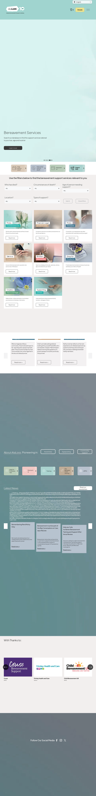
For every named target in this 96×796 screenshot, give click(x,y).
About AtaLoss (12, 452)
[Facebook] (56, 740)
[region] (48, 669)
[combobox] (18, 188)
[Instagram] (61, 740)
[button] (6, 356)
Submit (68, 201)
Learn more (13, 148)
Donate (80, 10)
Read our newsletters (83, 488)
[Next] (90, 667)
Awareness (48, 452)
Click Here (18, 669)
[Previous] (6, 667)
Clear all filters (82, 201)
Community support (85, 452)
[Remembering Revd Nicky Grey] (22, 521)
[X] (65, 740)
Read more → (18, 362)
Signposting (66, 452)
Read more (12, 238)
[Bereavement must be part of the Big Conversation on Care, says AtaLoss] (48, 522)
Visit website (48, 669)
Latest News (11, 488)
